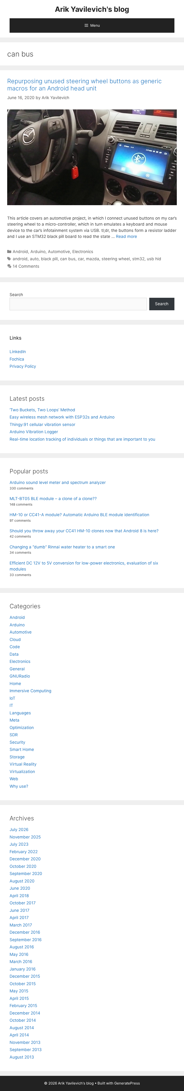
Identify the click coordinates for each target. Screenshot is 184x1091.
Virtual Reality (23, 764)
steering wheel (116, 258)
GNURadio (20, 676)
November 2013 (25, 1042)
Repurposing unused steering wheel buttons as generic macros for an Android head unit (84, 84)
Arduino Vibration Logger (34, 431)
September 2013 (26, 1049)
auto (34, 258)
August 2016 (22, 947)
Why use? (19, 786)
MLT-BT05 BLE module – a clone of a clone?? (53, 498)
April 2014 (19, 1035)
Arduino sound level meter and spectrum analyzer (58, 482)
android (20, 258)
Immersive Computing (30, 690)
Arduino (38, 251)
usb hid (154, 258)
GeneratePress (127, 1083)
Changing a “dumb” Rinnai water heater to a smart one (62, 547)
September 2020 (26, 873)
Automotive (59, 251)
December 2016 (25, 932)
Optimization (22, 727)
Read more (126, 236)
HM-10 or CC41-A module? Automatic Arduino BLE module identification (79, 514)
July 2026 (19, 829)
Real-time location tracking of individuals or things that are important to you (82, 439)
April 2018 (19, 895)
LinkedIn (18, 351)
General (17, 668)
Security (17, 742)
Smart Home (22, 749)
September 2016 (26, 939)
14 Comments (26, 266)
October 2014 (23, 1020)
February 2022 (24, 851)
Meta (14, 720)
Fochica (17, 359)
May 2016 (19, 954)
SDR (14, 734)
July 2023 (19, 844)
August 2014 (22, 1027)
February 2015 (23, 1005)
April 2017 (19, 917)
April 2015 (19, 998)
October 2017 (23, 903)
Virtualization (22, 771)
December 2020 (25, 858)
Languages (20, 712)
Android (20, 251)
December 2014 (25, 1013)
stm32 (138, 258)
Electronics (82, 251)
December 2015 (25, 976)
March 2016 (21, 961)
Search (16, 294)
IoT (12, 698)
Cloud (15, 639)
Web (14, 778)
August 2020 (22, 881)
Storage (17, 757)
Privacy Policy (23, 366)
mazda (92, 258)
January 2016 (23, 969)
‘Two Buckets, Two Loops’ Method (42, 409)
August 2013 (22, 1057)
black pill (49, 258)
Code (15, 646)
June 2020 (20, 888)
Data (14, 654)
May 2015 (19, 991)
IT (11, 705)
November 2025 (25, 837)
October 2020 (23, 866)
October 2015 (23, 983)
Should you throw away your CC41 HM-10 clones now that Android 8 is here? (84, 530)
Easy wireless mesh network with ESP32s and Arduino (62, 417)
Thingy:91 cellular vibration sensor (42, 424)
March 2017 (21, 925)
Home (15, 683)
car (81, 258)
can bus (67, 258)
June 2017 (19, 910)
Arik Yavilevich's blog (92, 9)
